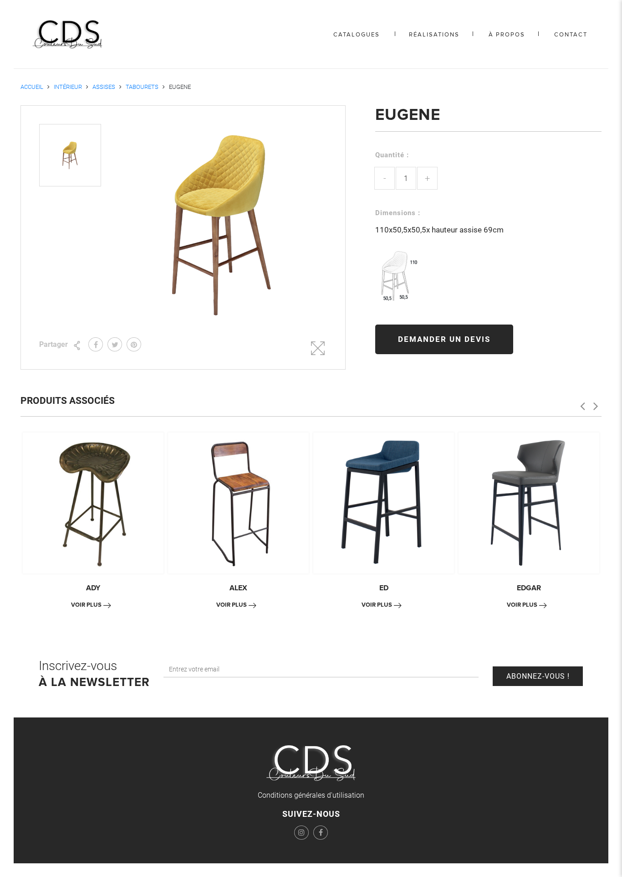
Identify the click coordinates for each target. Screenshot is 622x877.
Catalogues (356, 34)
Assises (103, 86)
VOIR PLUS (86, 605)
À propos (507, 34)
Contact (570, 34)
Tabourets (142, 86)
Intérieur (68, 86)
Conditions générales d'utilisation (311, 795)
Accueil (31, 86)
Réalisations (434, 34)
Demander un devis (444, 339)
